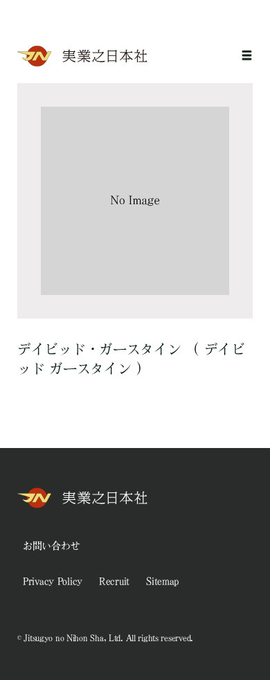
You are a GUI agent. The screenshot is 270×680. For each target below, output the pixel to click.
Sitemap (162, 581)
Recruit (114, 581)
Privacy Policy (52, 581)
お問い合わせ (51, 546)
